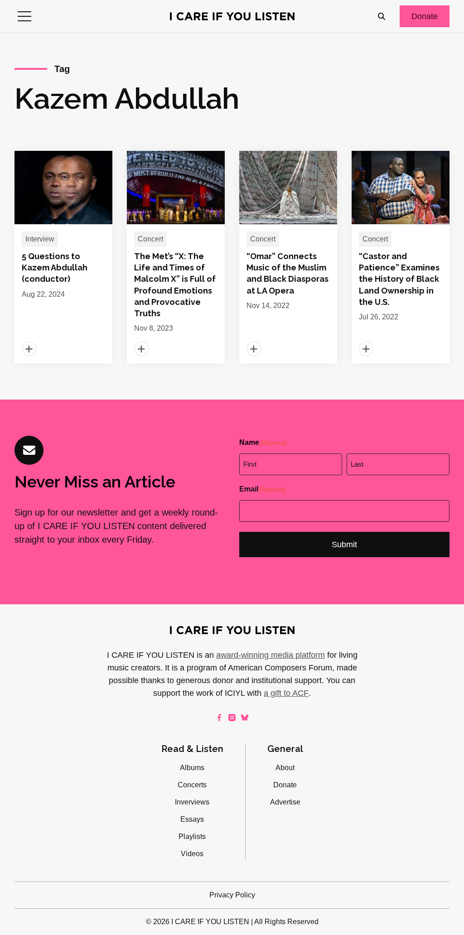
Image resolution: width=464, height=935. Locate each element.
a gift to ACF (286, 693)
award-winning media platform (270, 655)
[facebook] (219, 717)
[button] (24, 16)
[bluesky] (244, 717)
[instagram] (232, 717)
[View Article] (63, 257)
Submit (344, 544)
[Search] (381, 16)
